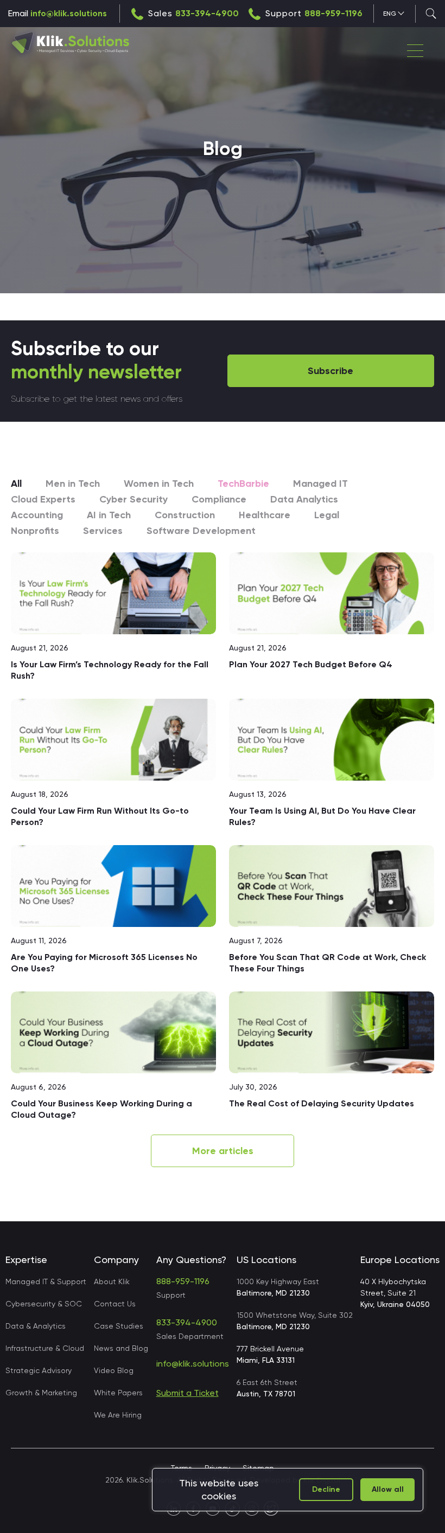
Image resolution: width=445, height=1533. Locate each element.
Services (103, 531)
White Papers (118, 1392)
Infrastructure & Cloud (44, 1348)
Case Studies (118, 1326)
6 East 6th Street (267, 1388)
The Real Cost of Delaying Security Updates (322, 1103)
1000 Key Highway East (278, 1287)
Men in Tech (73, 483)
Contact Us (115, 1303)
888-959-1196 (333, 13)
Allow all (388, 1489)
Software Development (201, 531)
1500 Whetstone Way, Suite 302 (295, 1321)
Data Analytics (304, 499)
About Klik (112, 1281)
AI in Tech (109, 515)
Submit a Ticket (187, 1393)
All (16, 483)
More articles (222, 1151)
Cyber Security (133, 499)
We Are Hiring (118, 1414)
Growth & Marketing (41, 1392)
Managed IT (320, 483)
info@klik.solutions (68, 13)
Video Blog (114, 1370)
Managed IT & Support (45, 1281)
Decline (326, 1489)
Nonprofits (35, 531)
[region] (287, 1489)
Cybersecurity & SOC (43, 1303)
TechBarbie (243, 483)
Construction (185, 515)
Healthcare (264, 515)
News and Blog (121, 1348)
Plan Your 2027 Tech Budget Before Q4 (310, 664)
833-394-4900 (207, 13)
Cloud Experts (43, 499)
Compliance (219, 499)
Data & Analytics (35, 1326)
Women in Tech (159, 483)
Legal (326, 515)
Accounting (37, 515)
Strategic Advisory (38, 1370)
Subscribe (330, 371)
